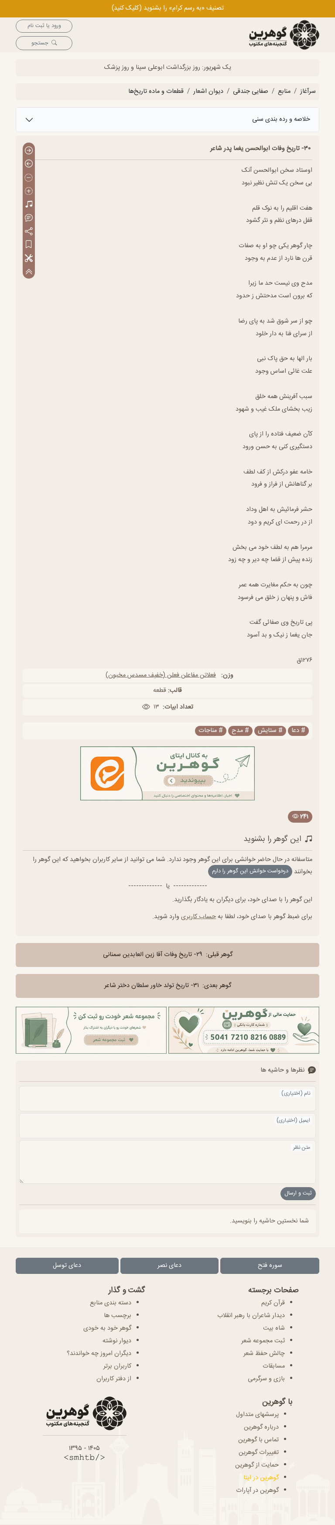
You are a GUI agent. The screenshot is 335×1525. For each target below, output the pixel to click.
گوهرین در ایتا (261, 1478)
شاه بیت (274, 1328)
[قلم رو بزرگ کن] (28, 191)
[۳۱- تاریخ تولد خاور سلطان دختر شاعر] (29, 164)
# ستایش (270, 731)
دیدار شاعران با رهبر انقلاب (251, 1316)
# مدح (240, 731)
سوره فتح (270, 1265)
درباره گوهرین (261, 1427)
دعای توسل (67, 1265)
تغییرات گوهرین (259, 1452)
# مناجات (210, 731)
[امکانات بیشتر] (28, 259)
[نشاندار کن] (29, 245)
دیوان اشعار (208, 91)
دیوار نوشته (117, 1341)
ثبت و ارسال (298, 1193)
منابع (284, 91)
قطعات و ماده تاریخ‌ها (156, 91)
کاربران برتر (117, 1366)
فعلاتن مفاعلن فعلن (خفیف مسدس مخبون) (161, 675)
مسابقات (274, 1366)
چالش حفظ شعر (264, 1353)
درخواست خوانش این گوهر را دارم (250, 871)
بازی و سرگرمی (266, 1379)
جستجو (39, 43)
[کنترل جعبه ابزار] (28, 272)
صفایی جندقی (250, 91)
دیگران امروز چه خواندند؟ (99, 1353)
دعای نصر (169, 1265)
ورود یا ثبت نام (44, 26)
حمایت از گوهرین (257, 1465)
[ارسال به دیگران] (28, 231)
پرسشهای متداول (257, 1414)
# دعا (298, 731)
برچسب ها (117, 1316)
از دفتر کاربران (113, 1379)
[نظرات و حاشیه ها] (29, 218)
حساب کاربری (198, 917)
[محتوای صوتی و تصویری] (29, 205)
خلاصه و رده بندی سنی (281, 119)
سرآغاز (308, 91)
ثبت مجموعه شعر (263, 1341)
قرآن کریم (273, 1303)
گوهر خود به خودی (107, 1328)
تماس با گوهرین (258, 1440)
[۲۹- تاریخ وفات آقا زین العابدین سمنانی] (29, 151)
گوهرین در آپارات (257, 1490)
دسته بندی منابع (110, 1303)
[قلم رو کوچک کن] (28, 178)
